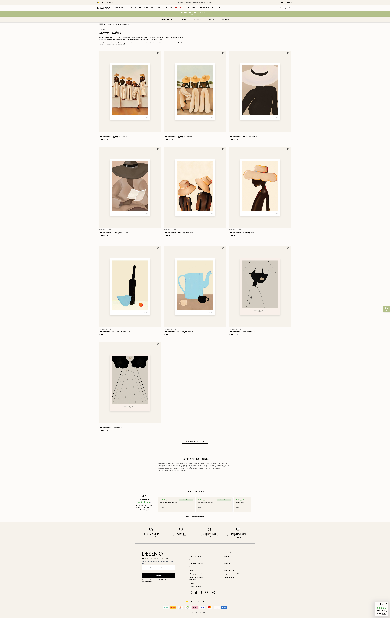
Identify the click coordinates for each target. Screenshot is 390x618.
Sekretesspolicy (147, 581)
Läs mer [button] (102, 47)
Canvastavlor (149, 8)
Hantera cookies (229, 577)
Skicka (158, 575)
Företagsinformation (196, 563)
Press (191, 560)
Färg (183, 19)
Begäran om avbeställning (233, 574)
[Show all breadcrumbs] (101, 24)
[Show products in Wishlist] (286, 7)
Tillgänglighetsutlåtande (197, 574)
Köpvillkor (227, 563)
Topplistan (118, 8)
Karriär (191, 567)
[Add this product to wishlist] (158, 53)
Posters (138, 8)
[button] (381, 609)
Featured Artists (111, 24)
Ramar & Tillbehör (164, 8)
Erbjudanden (180, 8)
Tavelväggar (192, 8)
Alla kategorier (166, 19)
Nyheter (129, 8)
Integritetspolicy (229, 570)
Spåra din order (229, 560)
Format (197, 19)
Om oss (191, 553)
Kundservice (228, 556)
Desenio (201, 612)
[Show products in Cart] (290, 7)
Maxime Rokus (124, 24)
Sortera (225, 19)
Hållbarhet (192, 570)
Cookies (227, 567)
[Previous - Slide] (156, 504)
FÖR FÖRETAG (216, 8)
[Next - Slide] (253, 504)
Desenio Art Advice (230, 553)
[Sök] (281, 8)
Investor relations (195, 556)
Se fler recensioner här (195, 516)
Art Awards (192, 583)
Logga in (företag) (195, 587)
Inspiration (204, 8)
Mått (210, 19)
